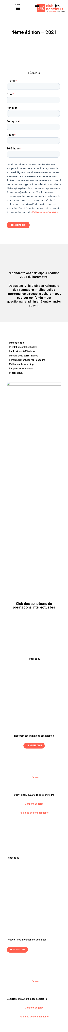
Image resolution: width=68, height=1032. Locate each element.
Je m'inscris (34, 745)
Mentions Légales (34, 803)
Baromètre (34, 714)
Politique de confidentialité (34, 812)
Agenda (34, 710)
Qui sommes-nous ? (34, 718)
